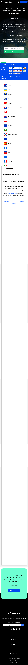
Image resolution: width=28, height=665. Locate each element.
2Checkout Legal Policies (14, 658)
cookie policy (21, 197)
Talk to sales (14, 585)
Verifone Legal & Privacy (14, 660)
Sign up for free (24, 1)
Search (14, 52)
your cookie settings (12, 193)
